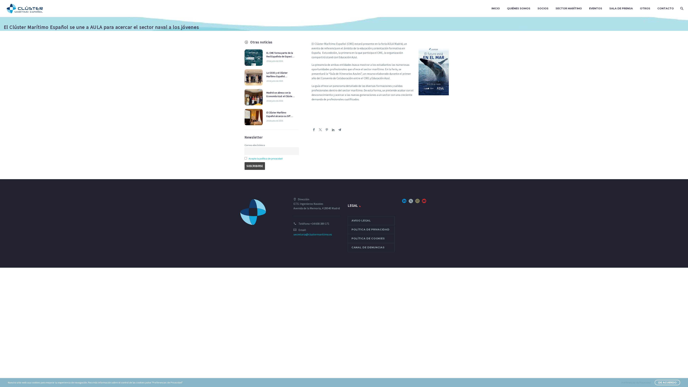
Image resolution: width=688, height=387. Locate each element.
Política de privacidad (370, 229)
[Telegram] (339, 129)
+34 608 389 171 (319, 223)
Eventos (595, 8)
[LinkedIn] (333, 129)
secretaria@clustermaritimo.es (312, 234)
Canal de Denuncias (368, 247)
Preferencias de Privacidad (636, 382)
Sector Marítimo (569, 8)
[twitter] (411, 202)
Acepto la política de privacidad (266, 158)
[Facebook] (313, 129)
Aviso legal (361, 220)
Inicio (495, 8)
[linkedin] (404, 202)
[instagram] (417, 202)
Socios (543, 8)
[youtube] (424, 202)
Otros (645, 8)
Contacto (665, 8)
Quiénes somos (518, 8)
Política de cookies (368, 238)
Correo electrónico (255, 145)
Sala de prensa (621, 8)
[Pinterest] (326, 129)
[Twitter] (320, 129)
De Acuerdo (667, 382)
